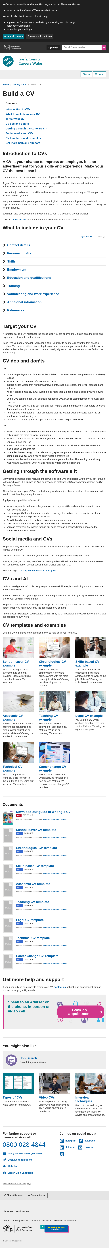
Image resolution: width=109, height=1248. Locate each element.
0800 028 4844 (24, 1145)
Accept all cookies (13, 36)
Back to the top (38, 1195)
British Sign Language (20, 1173)
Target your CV (15, 118)
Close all (98, 237)
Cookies (7, 1220)
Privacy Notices (20, 1220)
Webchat (13, 1166)
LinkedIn (70, 1147)
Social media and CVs (19, 133)
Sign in (86, 74)
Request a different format (55, 819)
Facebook (89, 1140)
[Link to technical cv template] (8, 943)
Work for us (22, 1211)
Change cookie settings (40, 36)
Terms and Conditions (41, 1220)
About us (8, 1211)
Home (6, 84)
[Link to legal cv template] (8, 925)
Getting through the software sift (26, 128)
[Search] (104, 47)
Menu (101, 74)
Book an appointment (79, 1012)
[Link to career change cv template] (8, 961)
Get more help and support (23, 142)
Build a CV (36, 84)
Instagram (70, 1140)
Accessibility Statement (65, 1220)
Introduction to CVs (18, 109)
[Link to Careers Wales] (23, 61)
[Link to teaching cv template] (8, 907)
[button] (13, 1195)
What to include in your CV (23, 114)
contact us (60, 987)
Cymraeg (53, 47)
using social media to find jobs (38, 570)
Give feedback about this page (17, 1183)
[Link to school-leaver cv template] (8, 835)
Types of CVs (18, 219)
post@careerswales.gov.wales (27, 1153)
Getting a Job (19, 84)
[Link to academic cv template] (8, 889)
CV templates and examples (23, 138)
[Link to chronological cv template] (8, 853)
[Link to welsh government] (12, 47)
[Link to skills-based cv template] (8, 871)
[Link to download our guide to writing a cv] (8, 817)
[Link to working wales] (54, 1229)
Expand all (84, 237)
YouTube (88, 1147)
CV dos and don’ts (17, 123)
